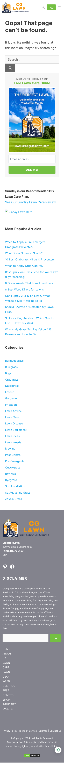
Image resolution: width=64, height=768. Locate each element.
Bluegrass (11, 367)
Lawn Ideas (12, 436)
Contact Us (55, 730)
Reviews (10, 473)
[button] (43, 7)
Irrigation (11, 404)
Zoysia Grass (13, 499)
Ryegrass (11, 480)
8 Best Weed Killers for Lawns (24, 289)
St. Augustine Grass (17, 492)
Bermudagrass (14, 360)
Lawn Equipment (16, 429)
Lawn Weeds (13, 442)
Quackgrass (12, 467)
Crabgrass (11, 379)
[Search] (10, 68)
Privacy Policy (10, 730)
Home (6, 649)
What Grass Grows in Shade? (23, 253)
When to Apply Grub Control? (24, 265)
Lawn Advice (13, 411)
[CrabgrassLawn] (16, 7)
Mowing (10, 448)
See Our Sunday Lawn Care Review (30, 202)
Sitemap (43, 730)
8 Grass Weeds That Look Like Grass (29, 283)
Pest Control (13, 455)
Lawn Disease (14, 423)
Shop (6, 699)
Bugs (8, 373)
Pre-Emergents (14, 461)
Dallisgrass (12, 385)
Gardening (11, 398)
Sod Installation (15, 486)
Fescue (9, 392)
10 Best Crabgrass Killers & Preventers (30, 259)
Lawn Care (12, 417)
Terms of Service (28, 730)
